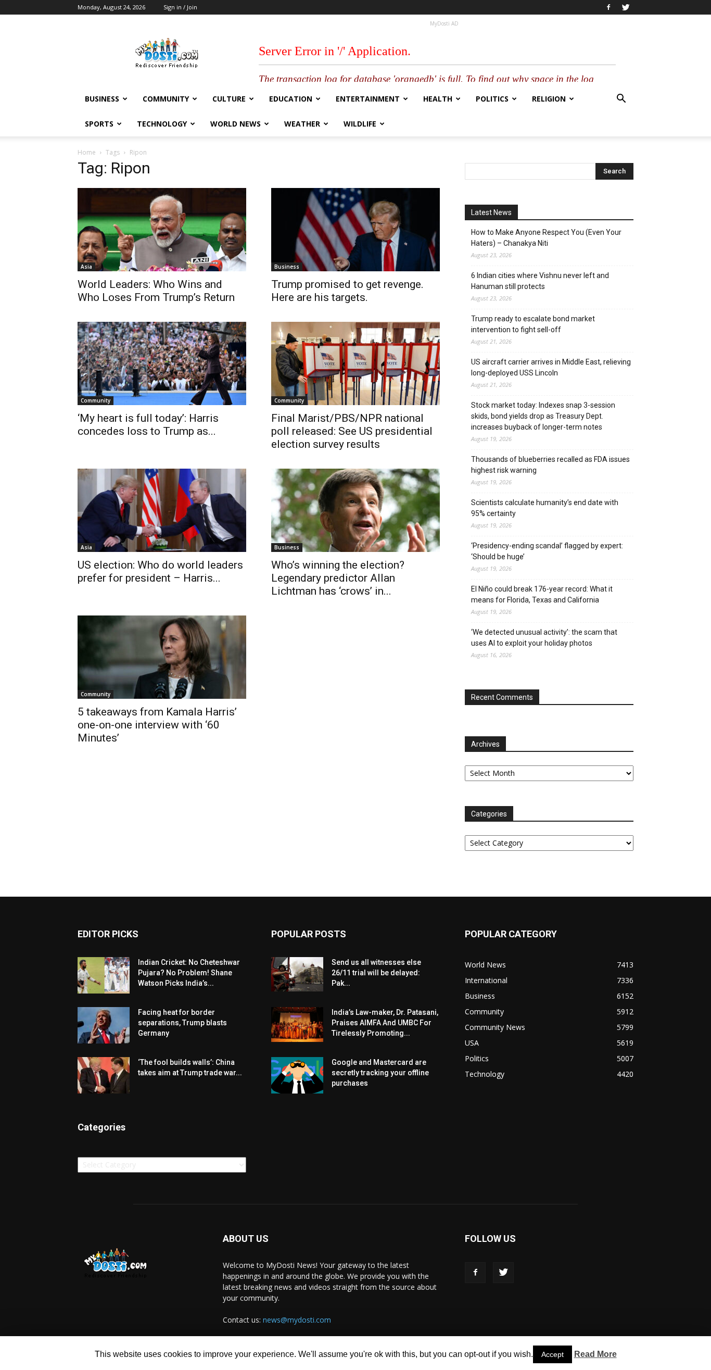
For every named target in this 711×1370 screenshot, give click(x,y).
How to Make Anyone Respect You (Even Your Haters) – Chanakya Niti (546, 237)
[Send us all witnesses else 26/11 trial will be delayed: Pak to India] (297, 974)
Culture (229, 99)
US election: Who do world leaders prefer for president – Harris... (160, 571)
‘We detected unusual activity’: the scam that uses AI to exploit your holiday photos (544, 637)
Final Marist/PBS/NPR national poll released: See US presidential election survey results (352, 431)
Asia (86, 266)
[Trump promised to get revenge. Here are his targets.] (355, 229)
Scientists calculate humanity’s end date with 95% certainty (544, 508)
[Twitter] (625, 7)
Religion (549, 99)
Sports (99, 124)
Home (87, 152)
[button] (620, 100)
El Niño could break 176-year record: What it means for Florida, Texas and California (542, 594)
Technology (162, 124)
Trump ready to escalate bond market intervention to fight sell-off (533, 324)
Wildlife (360, 124)
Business (102, 99)
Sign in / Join (180, 7)
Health (437, 99)
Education (290, 99)
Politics (492, 99)
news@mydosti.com (297, 1320)
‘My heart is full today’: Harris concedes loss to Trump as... (148, 424)
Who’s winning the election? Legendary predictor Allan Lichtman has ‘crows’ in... (337, 578)
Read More (595, 1354)
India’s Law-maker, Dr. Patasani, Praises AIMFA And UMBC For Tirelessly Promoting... (385, 1022)
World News (235, 124)
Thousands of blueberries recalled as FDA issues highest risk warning (550, 464)
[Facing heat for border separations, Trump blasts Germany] (104, 1025)
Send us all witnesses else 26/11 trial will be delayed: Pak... (376, 972)
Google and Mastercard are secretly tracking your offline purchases (380, 1072)
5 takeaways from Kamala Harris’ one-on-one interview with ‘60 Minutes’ (157, 725)
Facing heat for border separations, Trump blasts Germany (182, 1022)
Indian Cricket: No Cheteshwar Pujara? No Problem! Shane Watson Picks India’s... (189, 972)
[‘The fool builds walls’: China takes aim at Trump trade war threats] (104, 1075)
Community (166, 99)
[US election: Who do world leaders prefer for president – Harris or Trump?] (162, 510)
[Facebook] (608, 7)
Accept (552, 1354)
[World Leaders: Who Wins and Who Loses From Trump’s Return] (162, 229)
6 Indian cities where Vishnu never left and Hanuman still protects (540, 281)
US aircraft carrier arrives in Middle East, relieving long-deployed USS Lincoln (551, 367)
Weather (302, 124)
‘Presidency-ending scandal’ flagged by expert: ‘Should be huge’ (547, 551)
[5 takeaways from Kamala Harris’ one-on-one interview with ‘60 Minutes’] (162, 657)
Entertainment (368, 99)
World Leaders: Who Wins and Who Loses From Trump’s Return (156, 291)
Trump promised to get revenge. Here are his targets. (347, 291)
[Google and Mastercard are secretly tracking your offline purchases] (297, 1075)
